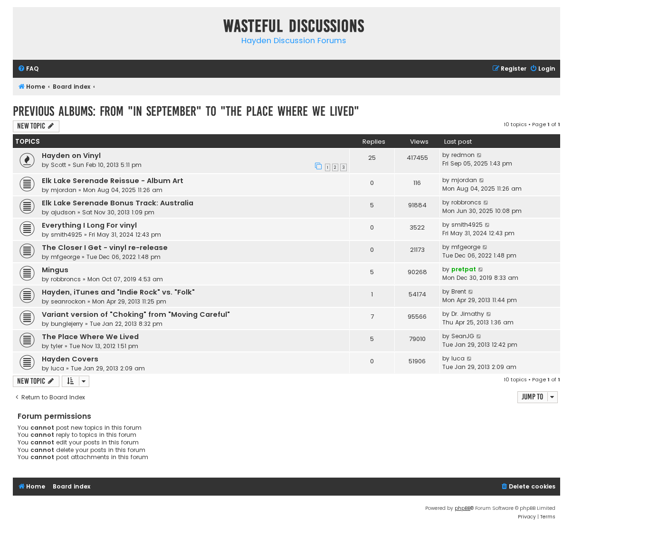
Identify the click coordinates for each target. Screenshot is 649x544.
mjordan (63, 190)
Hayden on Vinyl (71, 155)
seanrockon (68, 301)
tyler (57, 346)
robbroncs (466, 202)
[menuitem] (28, 69)
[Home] (22, 28)
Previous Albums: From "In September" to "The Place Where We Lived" (186, 111)
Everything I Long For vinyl (89, 225)
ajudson (63, 212)
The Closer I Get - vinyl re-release (105, 247)
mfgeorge (65, 257)
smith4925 (66, 235)
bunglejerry (67, 324)
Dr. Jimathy (467, 314)
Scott (58, 165)
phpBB (462, 508)
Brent (458, 291)
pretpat (463, 269)
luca (57, 368)
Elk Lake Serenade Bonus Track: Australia (117, 203)
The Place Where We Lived (90, 336)
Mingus (55, 270)
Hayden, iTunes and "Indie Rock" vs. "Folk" (118, 292)
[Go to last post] (480, 155)
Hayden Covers (70, 359)
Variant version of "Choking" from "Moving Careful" (136, 314)
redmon (463, 155)
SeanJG (462, 336)
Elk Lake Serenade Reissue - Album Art (112, 180)
